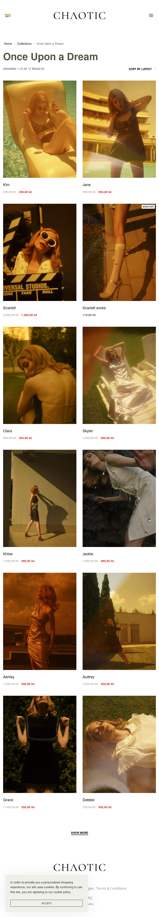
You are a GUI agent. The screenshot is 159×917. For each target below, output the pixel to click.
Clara (7, 430)
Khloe (8, 553)
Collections (24, 43)
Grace (8, 799)
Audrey (88, 676)
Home (8, 43)
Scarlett (9, 307)
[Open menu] (151, 15)
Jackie (88, 553)
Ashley (8, 676)
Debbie (88, 799)
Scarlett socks (94, 307)
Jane (87, 184)
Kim (6, 184)
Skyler (88, 430)
